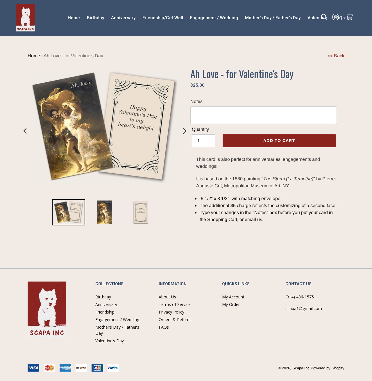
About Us (167, 297)
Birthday (103, 297)
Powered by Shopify (327, 368)
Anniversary (106, 304)
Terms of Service (175, 304)
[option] (69, 213)
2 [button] (105, 192)
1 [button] (96, 192)
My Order (231, 304)
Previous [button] (25, 131)
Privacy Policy (171, 312)
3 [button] (113, 192)
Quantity (200, 129)
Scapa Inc (301, 368)
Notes (196, 101)
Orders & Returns (175, 319)
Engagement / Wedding (117, 319)
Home (34, 55)
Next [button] (184, 131)
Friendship (105, 312)
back (336, 55)
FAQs (164, 327)
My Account (233, 297)
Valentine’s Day (109, 340)
